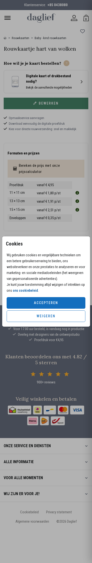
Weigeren (46, 316)
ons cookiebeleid (25, 290)
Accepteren (46, 303)
